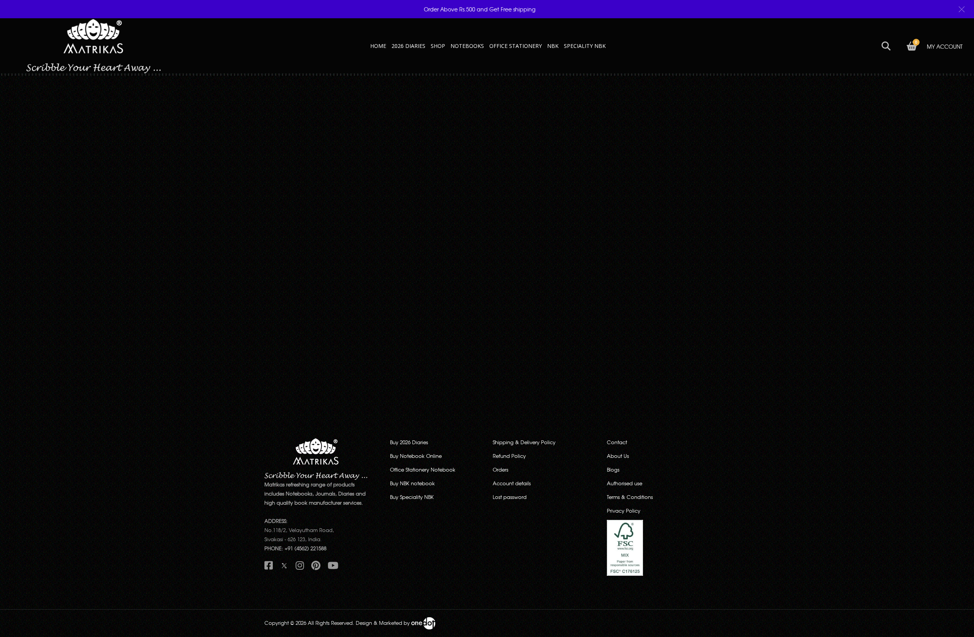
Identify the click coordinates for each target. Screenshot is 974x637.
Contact (617, 442)
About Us (618, 455)
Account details (512, 483)
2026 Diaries (408, 45)
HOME (378, 45)
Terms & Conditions (630, 496)
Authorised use (624, 483)
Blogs (613, 469)
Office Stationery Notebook (422, 469)
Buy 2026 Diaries (409, 442)
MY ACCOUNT (945, 46)
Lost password (510, 496)
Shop (438, 45)
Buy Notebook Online (416, 455)
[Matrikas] (93, 45)
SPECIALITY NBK (585, 45)
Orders (500, 469)
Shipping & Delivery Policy (524, 442)
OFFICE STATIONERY (515, 45)
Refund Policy (509, 455)
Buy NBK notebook (412, 483)
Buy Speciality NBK (412, 496)
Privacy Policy (623, 510)
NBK (553, 45)
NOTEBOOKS (467, 45)
